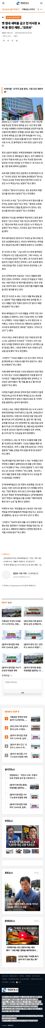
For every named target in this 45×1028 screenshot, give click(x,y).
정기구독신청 (36, 976)
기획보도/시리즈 (28, 9)
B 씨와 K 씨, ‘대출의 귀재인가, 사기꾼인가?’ (19, 562)
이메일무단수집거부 (36, 979)
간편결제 (27, 976)
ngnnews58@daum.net (21, 577)
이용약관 (4, 979)
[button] (8, 837)
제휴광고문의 (14, 976)
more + (36, 873)
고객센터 (12, 982)
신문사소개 (5, 976)
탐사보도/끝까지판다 (10, 9)
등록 (22, 693)
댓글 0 (16, 36)
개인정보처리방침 (13, 979)
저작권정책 (5, 982)
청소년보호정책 (24, 979)
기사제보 (21, 976)
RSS (19, 982)
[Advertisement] (22, 64)
